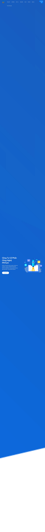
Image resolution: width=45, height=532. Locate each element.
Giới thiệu (13, 1)
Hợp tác (33, 1)
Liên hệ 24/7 (42, 2)
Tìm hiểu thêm (5, 272)
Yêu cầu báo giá (9, 5)
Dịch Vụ (17, 1)
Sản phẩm (21, 1)
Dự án (25, 1)
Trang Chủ (8, 1)
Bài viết (29, 1)
